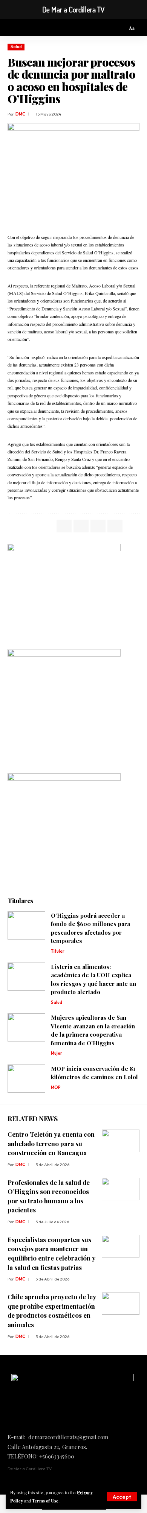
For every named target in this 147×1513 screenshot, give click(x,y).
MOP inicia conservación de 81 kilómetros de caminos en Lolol (94, 1073)
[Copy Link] (98, 526)
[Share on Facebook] (64, 526)
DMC (20, 114)
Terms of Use (45, 1500)
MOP (56, 1087)
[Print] (114, 526)
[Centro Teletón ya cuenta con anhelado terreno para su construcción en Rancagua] (120, 1141)
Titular (57, 951)
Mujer (56, 1053)
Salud (16, 46)
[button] (122, 1496)
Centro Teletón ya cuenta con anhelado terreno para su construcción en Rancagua (51, 1143)
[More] (131, 526)
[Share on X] (81, 526)
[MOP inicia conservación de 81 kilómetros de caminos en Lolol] (26, 1078)
